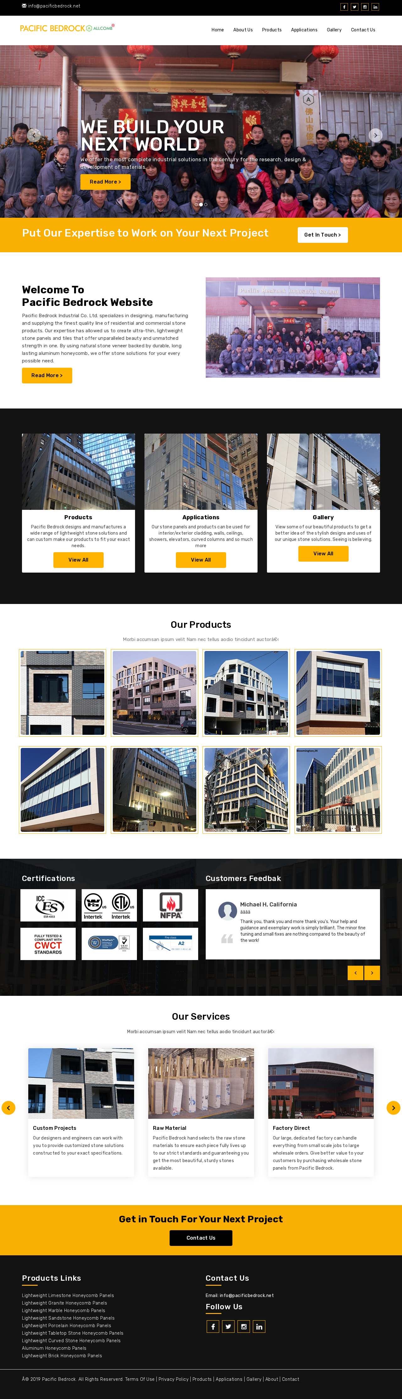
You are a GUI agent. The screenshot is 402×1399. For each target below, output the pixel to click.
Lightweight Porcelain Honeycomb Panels (66, 1325)
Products (272, 30)
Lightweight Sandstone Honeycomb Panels (68, 1318)
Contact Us (363, 30)
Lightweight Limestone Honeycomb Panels (68, 1295)
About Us (243, 30)
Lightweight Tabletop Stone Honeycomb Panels (73, 1333)
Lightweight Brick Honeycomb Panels (62, 1356)
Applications (304, 30)
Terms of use (140, 1379)
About (271, 1379)
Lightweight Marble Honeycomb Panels (64, 1310)
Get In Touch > (322, 235)
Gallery (334, 30)
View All (78, 560)
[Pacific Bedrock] (67, 28)
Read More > (46, 375)
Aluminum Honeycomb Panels (54, 1348)
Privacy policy (173, 1379)
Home (218, 30)
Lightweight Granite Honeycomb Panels (64, 1303)
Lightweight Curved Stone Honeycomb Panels (71, 1340)
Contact (290, 1379)
